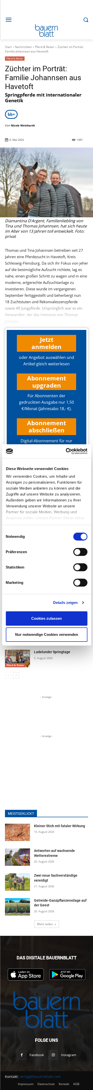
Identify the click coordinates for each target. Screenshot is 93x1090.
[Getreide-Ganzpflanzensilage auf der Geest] (17, 907)
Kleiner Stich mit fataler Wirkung (59, 826)
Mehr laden (45, 924)
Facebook (37, 1055)
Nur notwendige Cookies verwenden (46, 634)
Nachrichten (23, 47)
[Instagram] (53, 1055)
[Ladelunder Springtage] (17, 658)
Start (8, 47)
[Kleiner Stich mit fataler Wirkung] (17, 832)
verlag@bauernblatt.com (40, 1076)
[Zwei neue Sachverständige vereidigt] (17, 882)
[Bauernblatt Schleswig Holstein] (46, 30)
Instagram (68, 1055)
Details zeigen (65, 602)
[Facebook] (22, 1055)
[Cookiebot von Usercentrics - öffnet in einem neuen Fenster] (66, 451)
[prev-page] (8, 675)
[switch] (80, 552)
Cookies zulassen (46, 618)
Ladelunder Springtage (52, 652)
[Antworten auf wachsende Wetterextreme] (17, 857)
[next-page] (16, 675)
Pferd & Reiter (44, 47)
